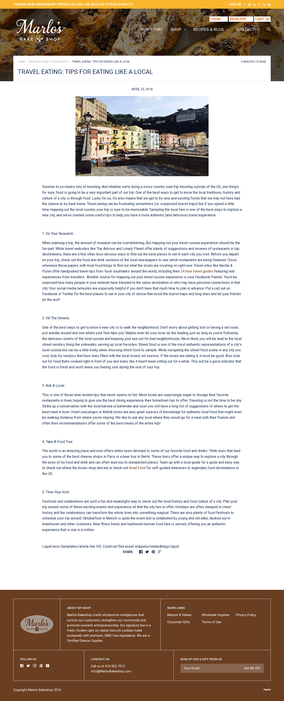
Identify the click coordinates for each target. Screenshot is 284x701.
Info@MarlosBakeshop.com (111, 671)
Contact (246, 29)
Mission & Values (179, 615)
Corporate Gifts (178, 622)
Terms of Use (211, 622)
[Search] (269, 31)
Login (215, 19)
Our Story (152, 29)
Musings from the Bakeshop (48, 61)
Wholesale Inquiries (215, 615)
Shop (176, 29)
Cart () (262, 19)
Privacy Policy (246, 615)
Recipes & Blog (209, 29)
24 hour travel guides (197, 271)
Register (238, 19)
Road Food (137, 468)
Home (21, 61)
